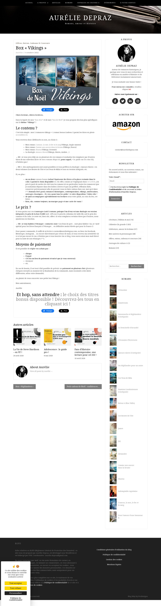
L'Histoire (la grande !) (118, 224)
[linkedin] (130, 101)
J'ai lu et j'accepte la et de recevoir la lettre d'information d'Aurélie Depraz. (125, 189)
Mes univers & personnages (120, 234)
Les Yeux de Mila (125, 378)
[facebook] (115, 101)
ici (130, 89)
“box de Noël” (57, 120)
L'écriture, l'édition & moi (119, 220)
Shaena (38, 150)
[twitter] (123, 101)
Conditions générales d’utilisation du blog (114, 550)
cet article (91, 182)
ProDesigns (143, 596)
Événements (110, 3)
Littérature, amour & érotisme (121, 229)
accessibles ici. (22, 135)
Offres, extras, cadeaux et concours (33, 43)
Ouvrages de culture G (88, 3)
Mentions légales (114, 564)
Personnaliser (15, 593)
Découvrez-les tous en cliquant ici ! (72, 302)
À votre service (128, 3)
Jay (119, 441)
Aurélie (19, 52)
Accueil (29, 3)
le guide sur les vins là (83, 159)
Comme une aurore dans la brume (49, 147)
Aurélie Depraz (80, 18)
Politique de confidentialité (55, 583)
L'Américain (123, 303)
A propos (41, 3)
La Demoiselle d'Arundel (128, 328)
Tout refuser (15, 588)
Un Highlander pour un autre (130, 365)
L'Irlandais (122, 290)
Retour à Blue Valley (126, 403)
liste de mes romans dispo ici (47, 159)
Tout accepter (15, 583)
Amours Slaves (41, 152)
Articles (56, 3)
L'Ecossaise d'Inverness (127, 340)
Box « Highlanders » (24, 386)
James (120, 428)
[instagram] (138, 101)
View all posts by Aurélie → (41, 371)
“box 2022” (38, 120)
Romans (69, 3)
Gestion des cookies (114, 559)
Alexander (122, 454)
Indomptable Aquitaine (127, 491)
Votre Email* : (115, 177)
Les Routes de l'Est (125, 416)
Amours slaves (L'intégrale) (129, 353)
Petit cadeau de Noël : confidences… (83, 386)
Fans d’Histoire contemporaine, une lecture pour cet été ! (85, 352)
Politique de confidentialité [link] (15, 599)
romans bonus (41, 179)
